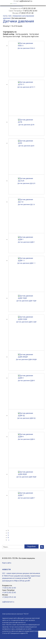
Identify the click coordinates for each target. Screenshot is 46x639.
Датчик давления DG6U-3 (26, 48)
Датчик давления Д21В (26, 124)
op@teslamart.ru (25, 1)
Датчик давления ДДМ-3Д (26, 418)
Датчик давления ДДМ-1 (26, 242)
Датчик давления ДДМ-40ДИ (26, 477)
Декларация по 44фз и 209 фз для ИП (16, 581)
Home (5, 16)
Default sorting (8, 34)
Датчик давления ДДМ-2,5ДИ (26, 322)
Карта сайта (6, 563)
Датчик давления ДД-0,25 (26, 183)
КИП (10, 16)
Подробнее (31, 546)
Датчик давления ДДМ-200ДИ (26, 359)
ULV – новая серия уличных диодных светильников (21, 573)
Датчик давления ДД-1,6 (26, 204)
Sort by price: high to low (30, 36)
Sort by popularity (22, 34)
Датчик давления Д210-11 (26, 87)
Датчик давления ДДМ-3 (26, 380)
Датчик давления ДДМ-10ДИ (26, 301)
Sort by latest (34, 34)
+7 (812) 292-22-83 (28, 8)
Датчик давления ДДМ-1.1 (26, 263)
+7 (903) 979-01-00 (26, 13)
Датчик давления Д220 (26, 146)
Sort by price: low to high (11, 36)
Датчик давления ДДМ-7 (26, 498)
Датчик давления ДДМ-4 (26, 439)
